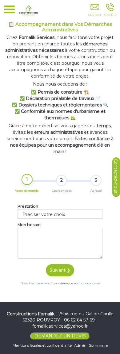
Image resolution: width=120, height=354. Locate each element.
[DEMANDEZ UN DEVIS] (94, 11)
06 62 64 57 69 (79, 320)
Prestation (28, 206)
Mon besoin (29, 224)
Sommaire (98, 345)
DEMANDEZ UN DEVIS (60, 336)
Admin (80, 345)
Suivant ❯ (60, 270)
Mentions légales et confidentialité (42, 345)
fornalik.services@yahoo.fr (60, 326)
